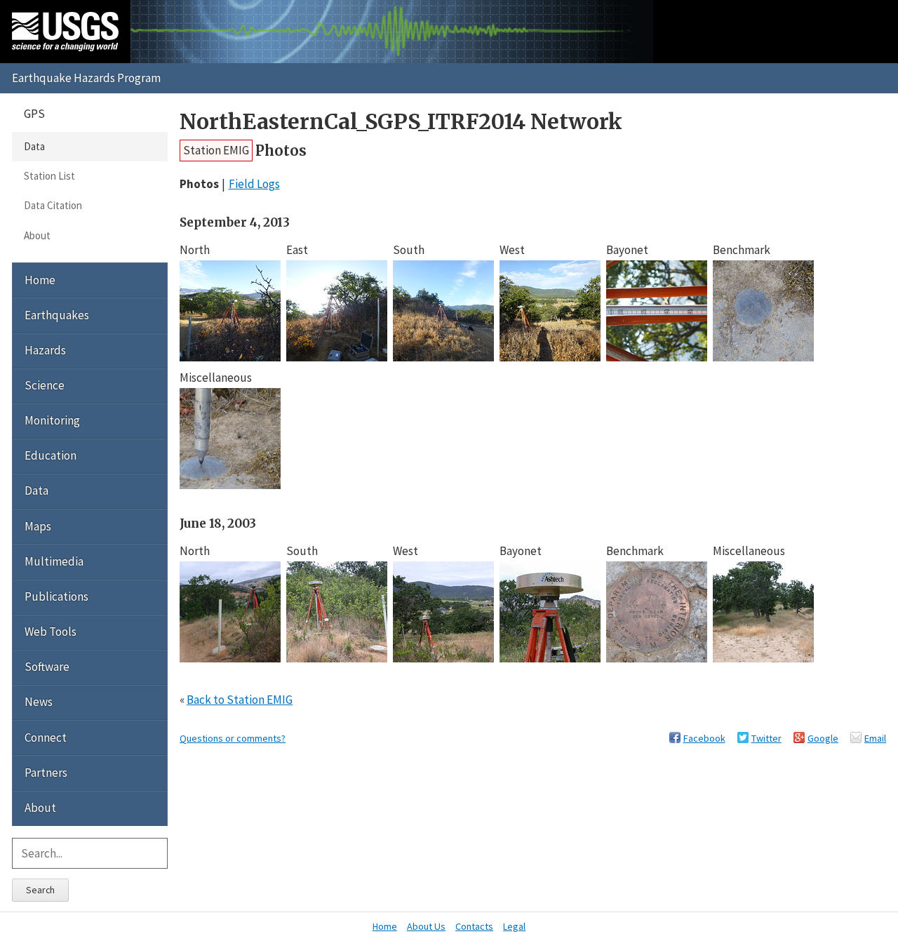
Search (40, 889)
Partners (46, 772)
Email (875, 738)
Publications (56, 596)
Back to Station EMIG (240, 699)
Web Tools (50, 631)
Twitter (766, 738)
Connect (46, 737)
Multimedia (54, 561)
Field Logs (254, 184)
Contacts (474, 926)
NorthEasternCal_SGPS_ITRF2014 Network (401, 122)
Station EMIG (216, 150)
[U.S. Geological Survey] (65, 31)
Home (40, 280)
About (37, 235)
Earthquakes (57, 315)
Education (50, 455)
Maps (38, 526)
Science (45, 385)
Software (47, 666)
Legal (514, 926)
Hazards (45, 350)
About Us (426, 926)
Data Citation (53, 205)
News (39, 701)
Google (822, 738)
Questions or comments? (233, 738)
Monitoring (52, 420)
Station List (49, 175)
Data (34, 146)
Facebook (704, 738)
